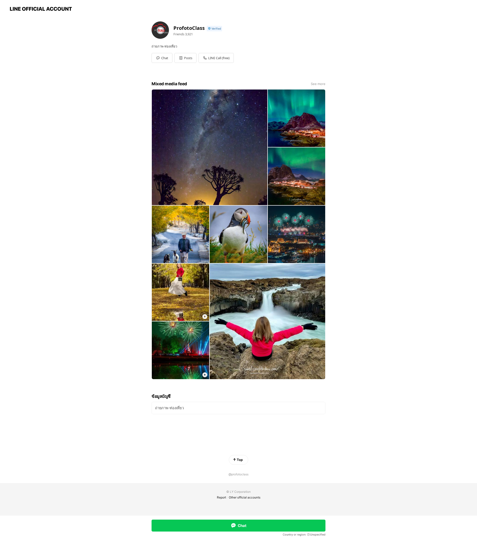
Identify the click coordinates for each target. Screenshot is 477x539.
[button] (185, 58)
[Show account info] (214, 29)
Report (221, 497)
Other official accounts (244, 497)
